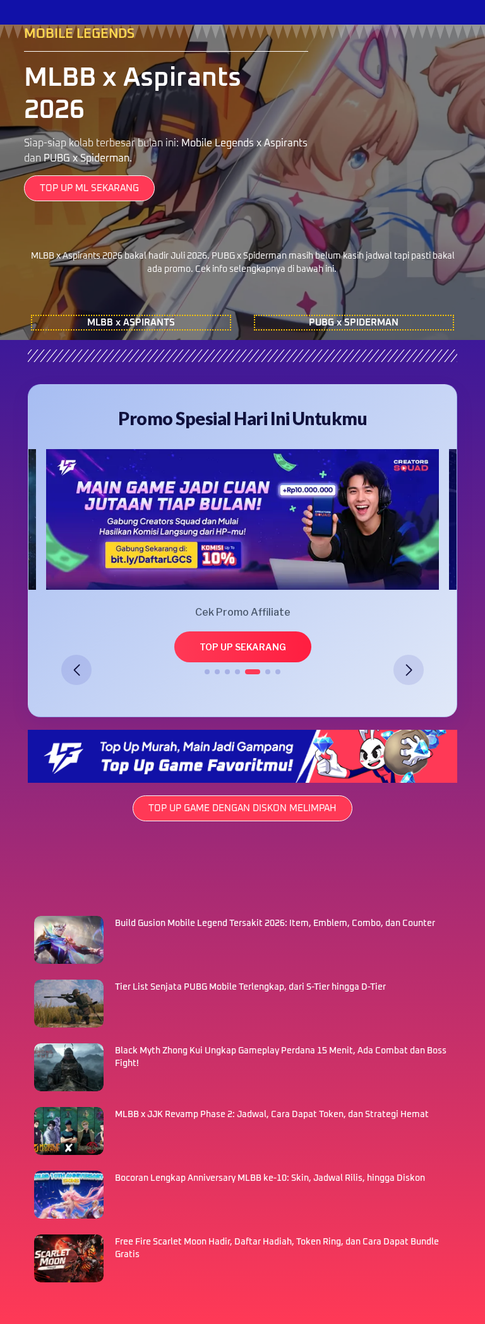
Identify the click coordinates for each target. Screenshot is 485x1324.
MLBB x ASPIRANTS (131, 322)
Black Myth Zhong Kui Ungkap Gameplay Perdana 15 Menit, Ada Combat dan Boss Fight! (280, 1057)
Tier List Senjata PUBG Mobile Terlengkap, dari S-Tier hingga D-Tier (251, 987)
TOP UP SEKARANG (243, 646)
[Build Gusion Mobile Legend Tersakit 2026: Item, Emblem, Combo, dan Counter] (69, 940)
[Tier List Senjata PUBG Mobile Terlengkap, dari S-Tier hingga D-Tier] (69, 1004)
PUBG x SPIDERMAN (353, 322)
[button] (76, 670)
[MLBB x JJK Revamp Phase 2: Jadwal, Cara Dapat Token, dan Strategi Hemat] (69, 1131)
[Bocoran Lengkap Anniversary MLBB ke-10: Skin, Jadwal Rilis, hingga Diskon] (69, 1195)
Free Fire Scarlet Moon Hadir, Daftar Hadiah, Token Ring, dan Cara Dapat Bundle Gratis (277, 1248)
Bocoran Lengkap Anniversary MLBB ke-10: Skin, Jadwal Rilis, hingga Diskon (271, 1178)
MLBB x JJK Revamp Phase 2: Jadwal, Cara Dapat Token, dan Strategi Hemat (273, 1114)
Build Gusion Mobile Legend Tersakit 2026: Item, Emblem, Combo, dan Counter (276, 923)
